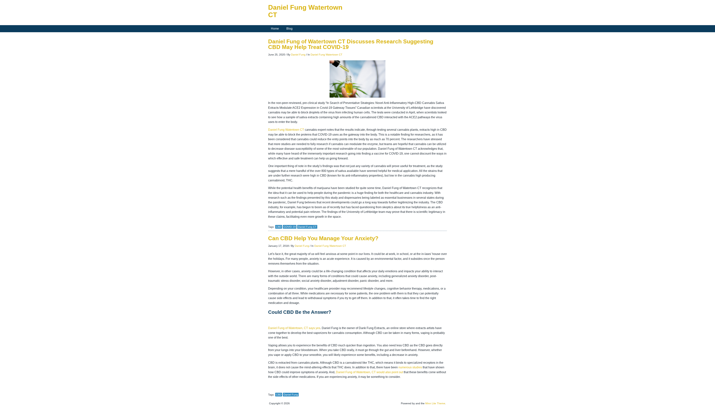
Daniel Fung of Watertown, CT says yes (294, 328)
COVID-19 (290, 226)
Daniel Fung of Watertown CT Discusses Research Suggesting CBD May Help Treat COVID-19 (350, 44)
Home (275, 28)
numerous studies (410, 367)
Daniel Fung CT (307, 226)
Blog (289, 28)
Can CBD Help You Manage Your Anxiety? (323, 238)
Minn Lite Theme (435, 403)
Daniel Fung (298, 54)
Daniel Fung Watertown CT (305, 11)
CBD (278, 226)
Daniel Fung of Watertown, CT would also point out (369, 372)
